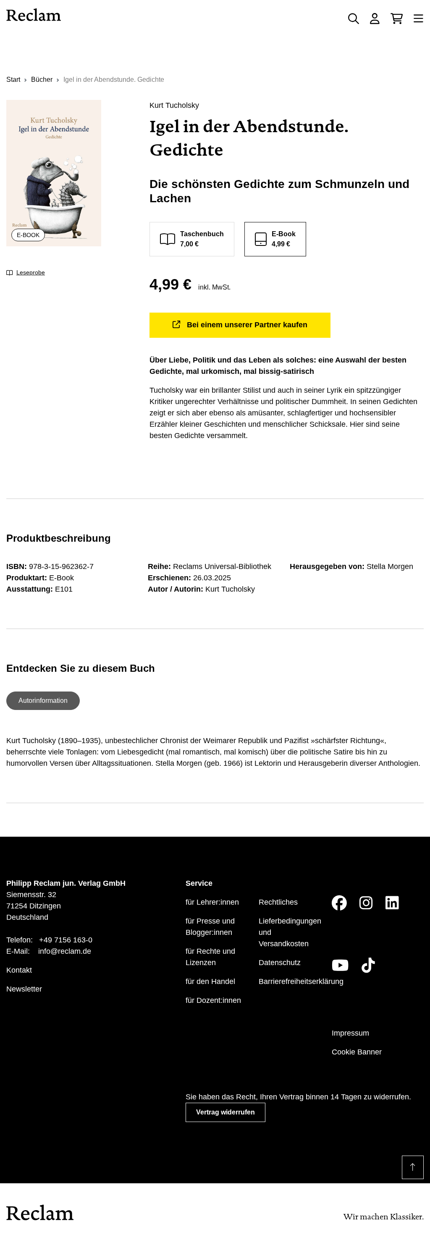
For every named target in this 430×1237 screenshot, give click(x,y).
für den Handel (210, 981)
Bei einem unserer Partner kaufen (247, 325)
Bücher (41, 79)
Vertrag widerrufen (225, 1112)
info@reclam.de (64, 951)
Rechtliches (278, 902)
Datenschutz (280, 962)
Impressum (350, 1033)
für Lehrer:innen (212, 902)
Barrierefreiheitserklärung (301, 981)
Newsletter (24, 989)
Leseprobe (30, 272)
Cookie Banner (357, 1052)
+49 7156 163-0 (65, 940)
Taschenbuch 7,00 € (202, 239)
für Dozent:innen (213, 1000)
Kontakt (19, 970)
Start (13, 79)
